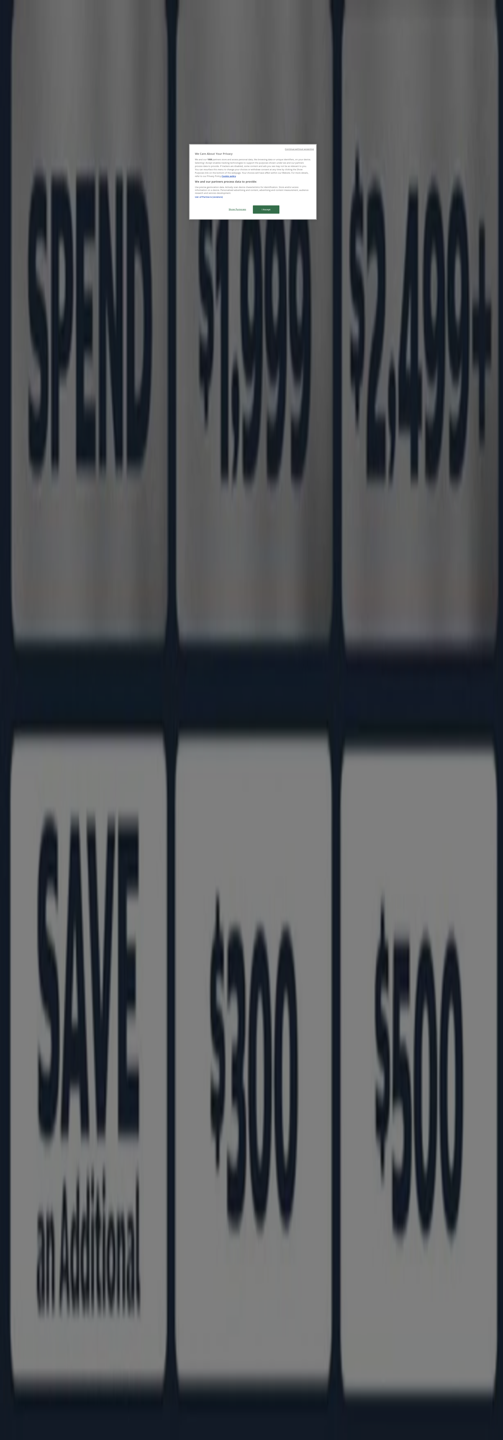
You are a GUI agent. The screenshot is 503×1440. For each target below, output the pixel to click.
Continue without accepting (299, 149)
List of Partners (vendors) (209, 196)
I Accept (266, 209)
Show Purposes (237, 209)
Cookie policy (229, 176)
